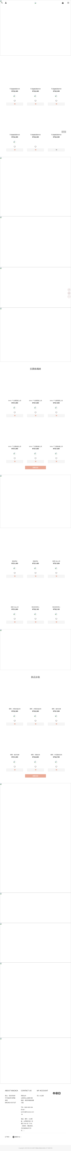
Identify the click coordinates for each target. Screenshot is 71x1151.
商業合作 (23, 1096)
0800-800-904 (28, 1107)
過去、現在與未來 (10, 1096)
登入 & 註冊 (40, 1096)
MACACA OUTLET (10, 1102)
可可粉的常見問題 (10, 1098)
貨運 (6, 1100)
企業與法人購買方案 (27, 1098)
